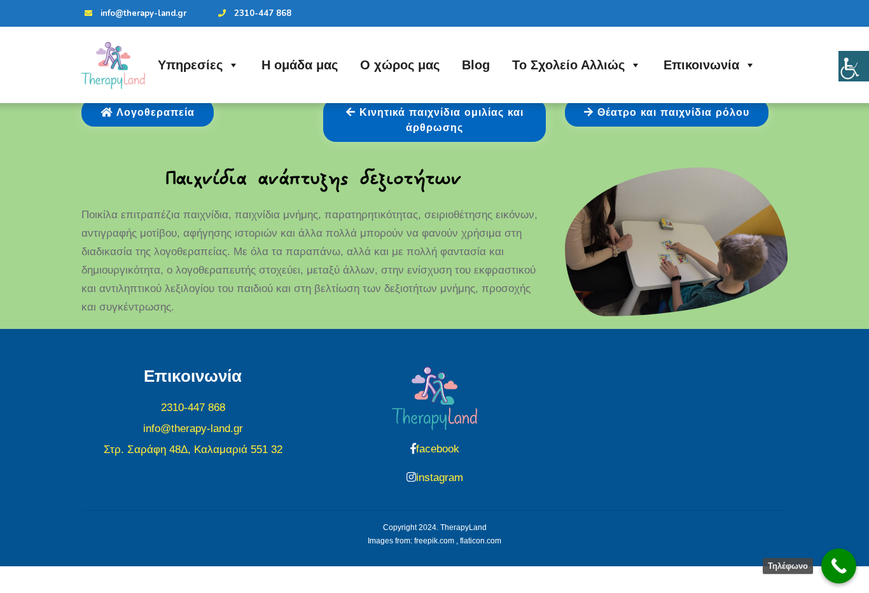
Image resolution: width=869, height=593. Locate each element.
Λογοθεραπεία (154, 113)
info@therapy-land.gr (143, 13)
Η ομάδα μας (299, 65)
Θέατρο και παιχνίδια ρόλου (671, 113)
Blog (476, 65)
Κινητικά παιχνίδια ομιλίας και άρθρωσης (440, 120)
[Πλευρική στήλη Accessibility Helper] (853, 66)
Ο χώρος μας (400, 65)
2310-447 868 (262, 13)
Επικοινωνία (701, 65)
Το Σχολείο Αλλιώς (568, 65)
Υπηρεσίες (190, 65)
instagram (439, 477)
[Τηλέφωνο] (838, 565)
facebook (437, 449)
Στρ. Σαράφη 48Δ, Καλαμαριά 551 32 (193, 449)
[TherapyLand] (113, 66)
